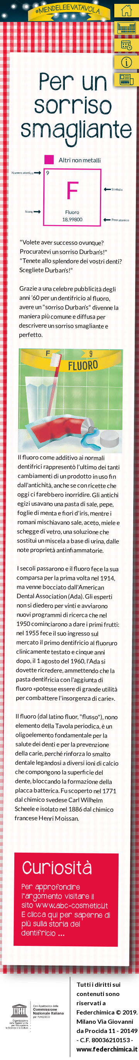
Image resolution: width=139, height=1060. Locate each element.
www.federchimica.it (107, 1049)
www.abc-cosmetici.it (72, 906)
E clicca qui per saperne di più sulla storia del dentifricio (65, 924)
